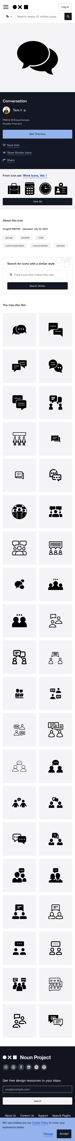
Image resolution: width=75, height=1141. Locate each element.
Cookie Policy (40, 1122)
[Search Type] (9, 16)
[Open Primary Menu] (5, 7)
